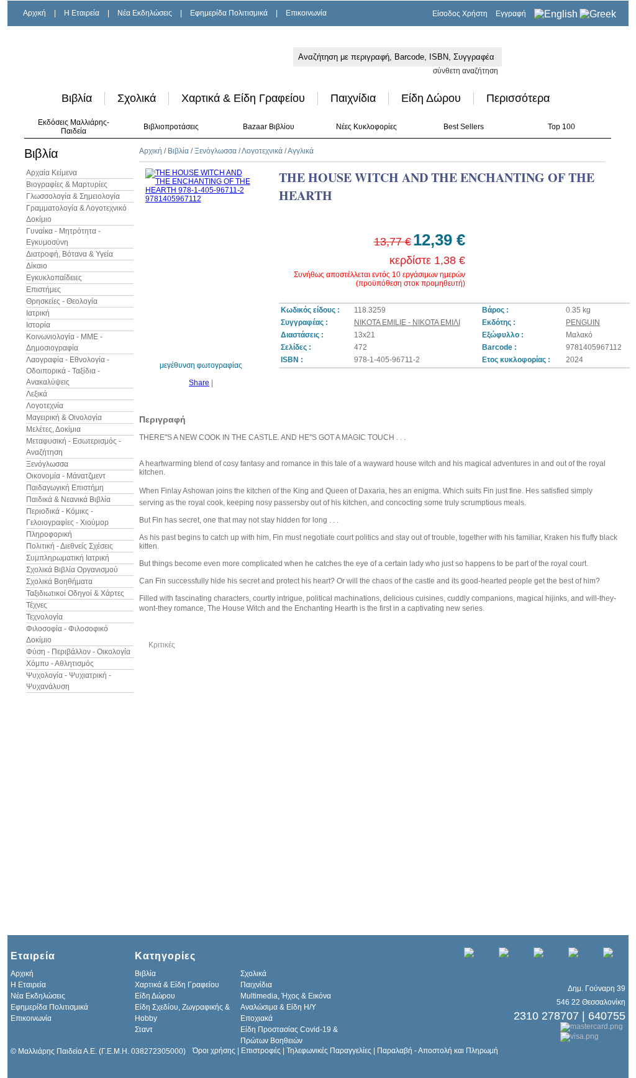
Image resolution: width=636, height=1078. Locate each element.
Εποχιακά (256, 1018)
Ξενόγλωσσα (47, 464)
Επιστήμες (43, 289)
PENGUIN (583, 322)
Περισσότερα (518, 98)
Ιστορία (38, 325)
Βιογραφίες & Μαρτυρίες (66, 184)
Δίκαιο (36, 266)
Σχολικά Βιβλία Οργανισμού (72, 569)
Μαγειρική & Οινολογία (64, 417)
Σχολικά (136, 98)
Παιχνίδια (353, 98)
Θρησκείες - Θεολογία (62, 301)
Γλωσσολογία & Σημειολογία (73, 196)
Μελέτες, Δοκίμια (53, 429)
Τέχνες (36, 605)
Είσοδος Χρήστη (460, 13)
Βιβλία (76, 98)
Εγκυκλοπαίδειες (54, 277)
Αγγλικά (301, 151)
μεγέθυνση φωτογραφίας (201, 365)
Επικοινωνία (306, 13)
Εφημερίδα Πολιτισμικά (229, 13)
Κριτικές (161, 645)
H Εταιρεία (81, 13)
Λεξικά (36, 394)
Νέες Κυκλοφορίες (366, 126)
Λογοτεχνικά (262, 151)
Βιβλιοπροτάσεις (171, 126)
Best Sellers (463, 126)
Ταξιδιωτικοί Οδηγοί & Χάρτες (75, 593)
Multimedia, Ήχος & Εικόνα (285, 996)
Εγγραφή (511, 13)
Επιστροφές (261, 1050)
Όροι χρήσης (214, 1050)
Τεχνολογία (44, 617)
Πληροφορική (49, 534)
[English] (556, 14)
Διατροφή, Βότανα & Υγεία (69, 254)
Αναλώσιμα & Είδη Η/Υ (278, 1007)
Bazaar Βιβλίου (268, 126)
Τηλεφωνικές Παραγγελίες (328, 1050)
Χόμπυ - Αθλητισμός (60, 663)
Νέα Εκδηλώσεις (144, 13)
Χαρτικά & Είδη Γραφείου (243, 98)
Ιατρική (38, 313)
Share (199, 382)
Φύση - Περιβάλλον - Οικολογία (78, 651)
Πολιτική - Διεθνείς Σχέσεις (69, 546)
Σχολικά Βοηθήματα (59, 581)
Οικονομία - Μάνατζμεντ (66, 476)
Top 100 (561, 126)
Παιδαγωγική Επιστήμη (65, 487)
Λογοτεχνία (44, 405)
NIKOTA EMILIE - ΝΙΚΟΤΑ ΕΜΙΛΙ (407, 322)
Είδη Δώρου (431, 98)
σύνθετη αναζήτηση (465, 70)
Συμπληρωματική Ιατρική (67, 558)
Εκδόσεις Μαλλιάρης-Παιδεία (73, 126)
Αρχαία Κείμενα (51, 172)
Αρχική (34, 13)
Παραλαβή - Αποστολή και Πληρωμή (437, 1050)
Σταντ (144, 1029)
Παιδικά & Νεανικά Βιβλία (68, 499)
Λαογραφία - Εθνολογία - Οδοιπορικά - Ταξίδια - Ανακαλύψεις (67, 370)
